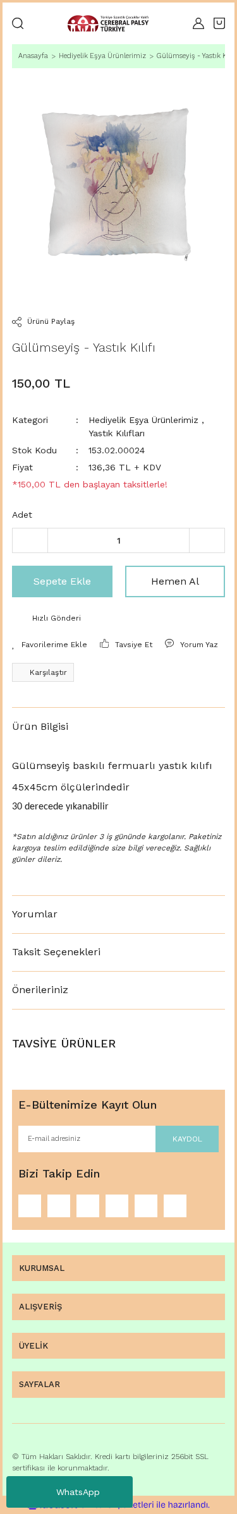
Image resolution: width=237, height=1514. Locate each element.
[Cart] (219, 23)
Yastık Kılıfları (116, 433)
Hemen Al (175, 581)
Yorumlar (35, 914)
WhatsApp (78, 1492)
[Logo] (108, 23)
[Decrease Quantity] (30, 540)
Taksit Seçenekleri (56, 952)
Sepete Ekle (62, 581)
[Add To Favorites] (49, 644)
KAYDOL (187, 1139)
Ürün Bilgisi (40, 726)
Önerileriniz (40, 990)
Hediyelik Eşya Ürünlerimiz (143, 420)
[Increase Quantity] (207, 540)
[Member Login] (198, 23)
